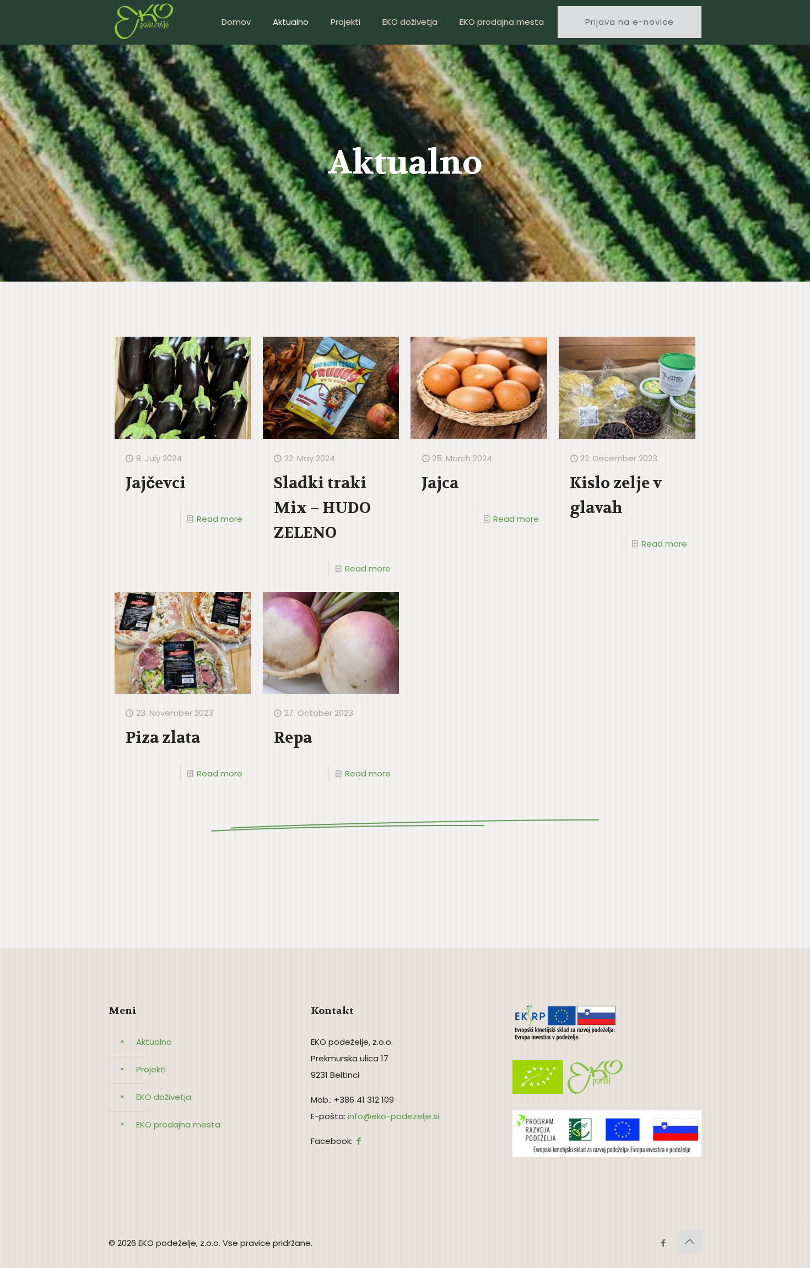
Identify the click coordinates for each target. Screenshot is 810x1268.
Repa (293, 738)
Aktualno (154, 1042)
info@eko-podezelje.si (393, 1116)
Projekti (151, 1069)
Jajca (440, 483)
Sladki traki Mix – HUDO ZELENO (322, 508)
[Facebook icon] (663, 1243)
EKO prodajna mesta (178, 1124)
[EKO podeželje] (147, 22)
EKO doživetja (163, 1097)
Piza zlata (163, 738)
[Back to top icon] (689, 1241)
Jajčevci (156, 483)
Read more (219, 519)
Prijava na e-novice (629, 22)
